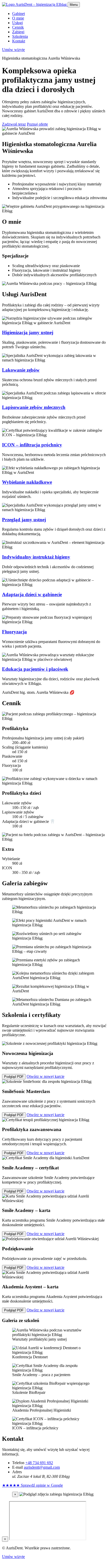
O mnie (18, 18)
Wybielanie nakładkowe (27, 482)
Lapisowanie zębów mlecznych (33, 407)
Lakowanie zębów (21, 370)
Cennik (18, 27)
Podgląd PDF (14, 1077)
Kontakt (18, 41)
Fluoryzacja (14, 631)
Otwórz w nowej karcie (45, 1076)
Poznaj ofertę (37, 124)
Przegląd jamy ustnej (24, 519)
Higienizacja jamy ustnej (27, 332)
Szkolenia (20, 36)
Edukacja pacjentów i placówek (35, 669)
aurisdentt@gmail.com (42, 1467)
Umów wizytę (13, 49)
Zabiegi (18, 32)
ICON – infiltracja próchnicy (32, 444)
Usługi (17, 23)
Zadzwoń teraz (14, 124)
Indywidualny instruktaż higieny (36, 557)
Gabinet (18, 13)
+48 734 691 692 (39, 1463)
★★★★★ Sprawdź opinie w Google (32, 1485)
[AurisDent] (35, 4)
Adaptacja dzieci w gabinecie (32, 594)
